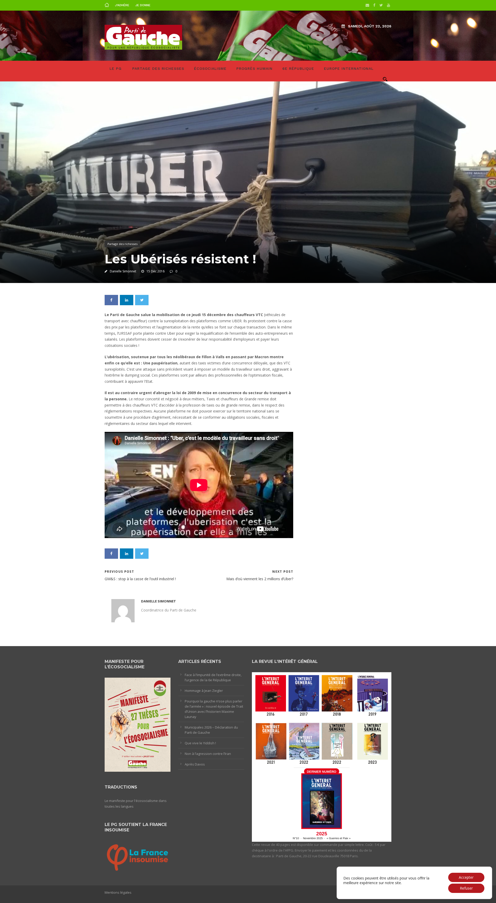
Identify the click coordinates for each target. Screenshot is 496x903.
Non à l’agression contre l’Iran (208, 753)
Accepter (466, 877)
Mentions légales (118, 892)
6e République (298, 68)
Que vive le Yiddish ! (200, 743)
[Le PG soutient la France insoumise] (138, 857)
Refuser (466, 888)
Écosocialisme (210, 68)
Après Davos (195, 764)
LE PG (116, 68)
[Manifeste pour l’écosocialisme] (138, 724)
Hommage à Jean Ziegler (204, 690)
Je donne (142, 5)
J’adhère (122, 5)
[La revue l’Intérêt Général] (321, 756)
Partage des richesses (158, 68)
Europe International (349, 68)
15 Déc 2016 (155, 271)
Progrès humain (254, 68)
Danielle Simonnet (123, 271)
